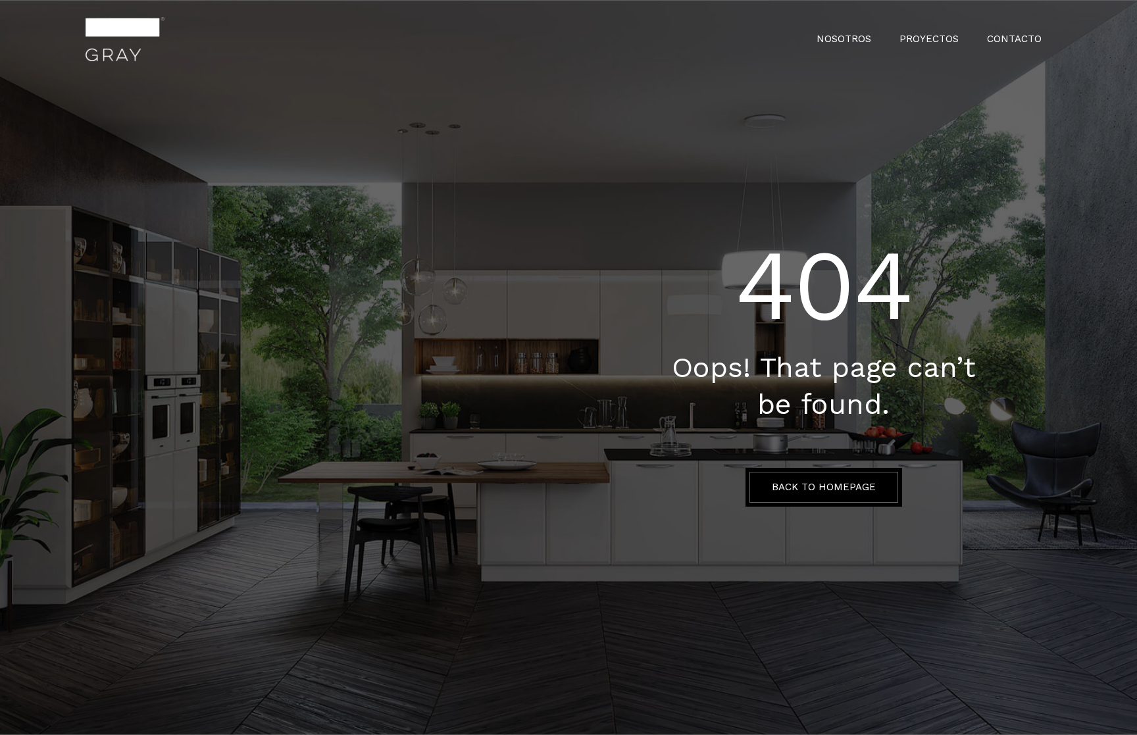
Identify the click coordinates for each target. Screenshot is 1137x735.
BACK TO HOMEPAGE (824, 487)
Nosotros (844, 39)
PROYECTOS (929, 39)
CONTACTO (1014, 39)
